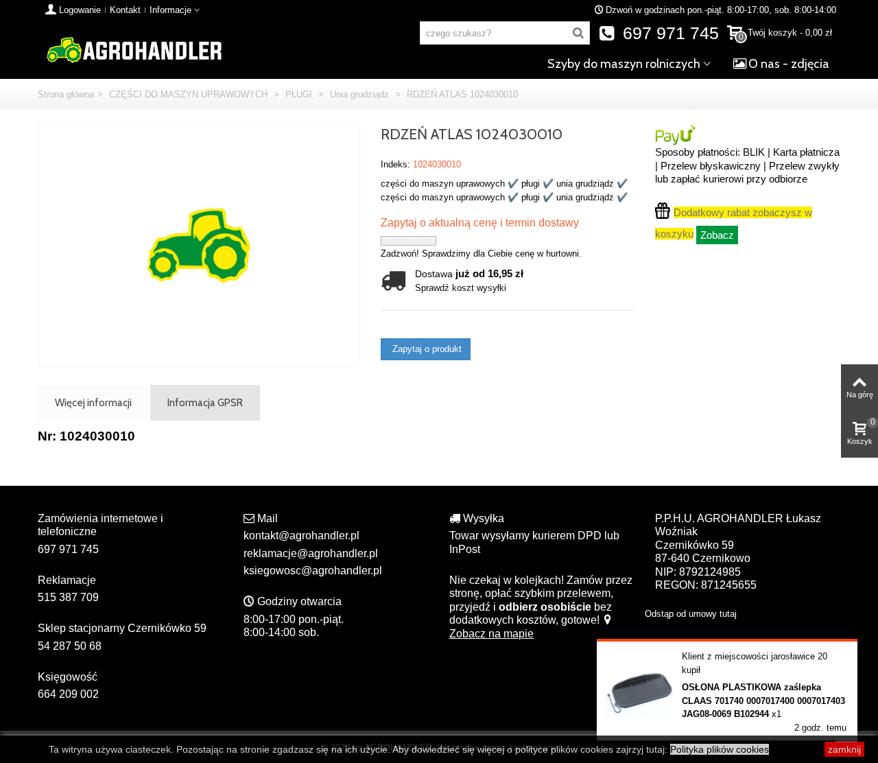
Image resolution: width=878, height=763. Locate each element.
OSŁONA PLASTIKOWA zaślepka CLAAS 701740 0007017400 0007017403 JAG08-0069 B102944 (763, 700)
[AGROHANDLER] (134, 49)
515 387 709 (68, 597)
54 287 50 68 (70, 646)
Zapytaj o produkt (426, 349)
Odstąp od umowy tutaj (691, 614)
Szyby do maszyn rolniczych (623, 63)
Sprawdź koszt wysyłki (460, 288)
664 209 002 (68, 694)
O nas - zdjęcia (788, 63)
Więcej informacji (93, 402)
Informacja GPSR (205, 402)
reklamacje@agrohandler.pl (311, 553)
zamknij (844, 749)
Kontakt (125, 10)
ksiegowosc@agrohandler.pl (313, 570)
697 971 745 (668, 33)
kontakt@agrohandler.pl (301, 535)
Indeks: (395, 164)
